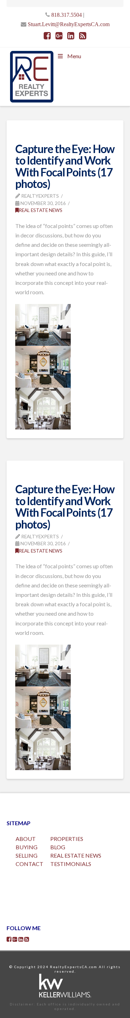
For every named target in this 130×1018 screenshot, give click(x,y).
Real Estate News (40, 210)
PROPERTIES (66, 838)
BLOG (57, 847)
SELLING (26, 855)
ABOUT (26, 838)
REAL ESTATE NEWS (75, 855)
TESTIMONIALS (70, 863)
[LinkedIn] (71, 35)
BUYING (26, 847)
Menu (74, 56)
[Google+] (59, 35)
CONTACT (29, 863)
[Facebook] (47, 35)
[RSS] (82, 35)
